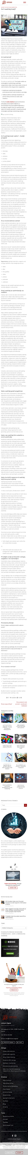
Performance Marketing (10, 1086)
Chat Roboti (6, 1089)
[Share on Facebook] (8, 697)
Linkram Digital (16, 1139)
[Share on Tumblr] (19, 697)
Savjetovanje (6, 1095)
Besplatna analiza (8, 1116)
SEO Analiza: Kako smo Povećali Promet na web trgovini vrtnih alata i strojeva (15, 903)
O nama (5, 1107)
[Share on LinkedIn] (17, 697)
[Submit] (25, 805)
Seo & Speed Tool (8, 1125)
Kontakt (5, 1119)
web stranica (10, 102)
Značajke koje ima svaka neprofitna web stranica (15, 917)
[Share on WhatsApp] (7, 697)
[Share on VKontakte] (15, 697)
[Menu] (25, 2)
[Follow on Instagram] (15, 1136)
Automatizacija (7, 1092)
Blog (4, 1104)
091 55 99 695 (8, 1035)
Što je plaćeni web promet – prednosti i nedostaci (21, 704)
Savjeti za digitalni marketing (9, 7)
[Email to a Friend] (12, 697)
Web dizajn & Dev (8, 1083)
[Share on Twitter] (10, 697)
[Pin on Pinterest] (14, 697)
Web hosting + (7, 1080)
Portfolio (5, 1101)
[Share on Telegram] (21, 697)
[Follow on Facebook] (12, 1136)
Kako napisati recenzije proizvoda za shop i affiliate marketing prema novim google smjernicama (15, 910)
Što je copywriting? (6, 704)
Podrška (5, 1122)
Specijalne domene (9, 1098)
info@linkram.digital (11, 1038)
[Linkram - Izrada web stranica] (11, 2)
